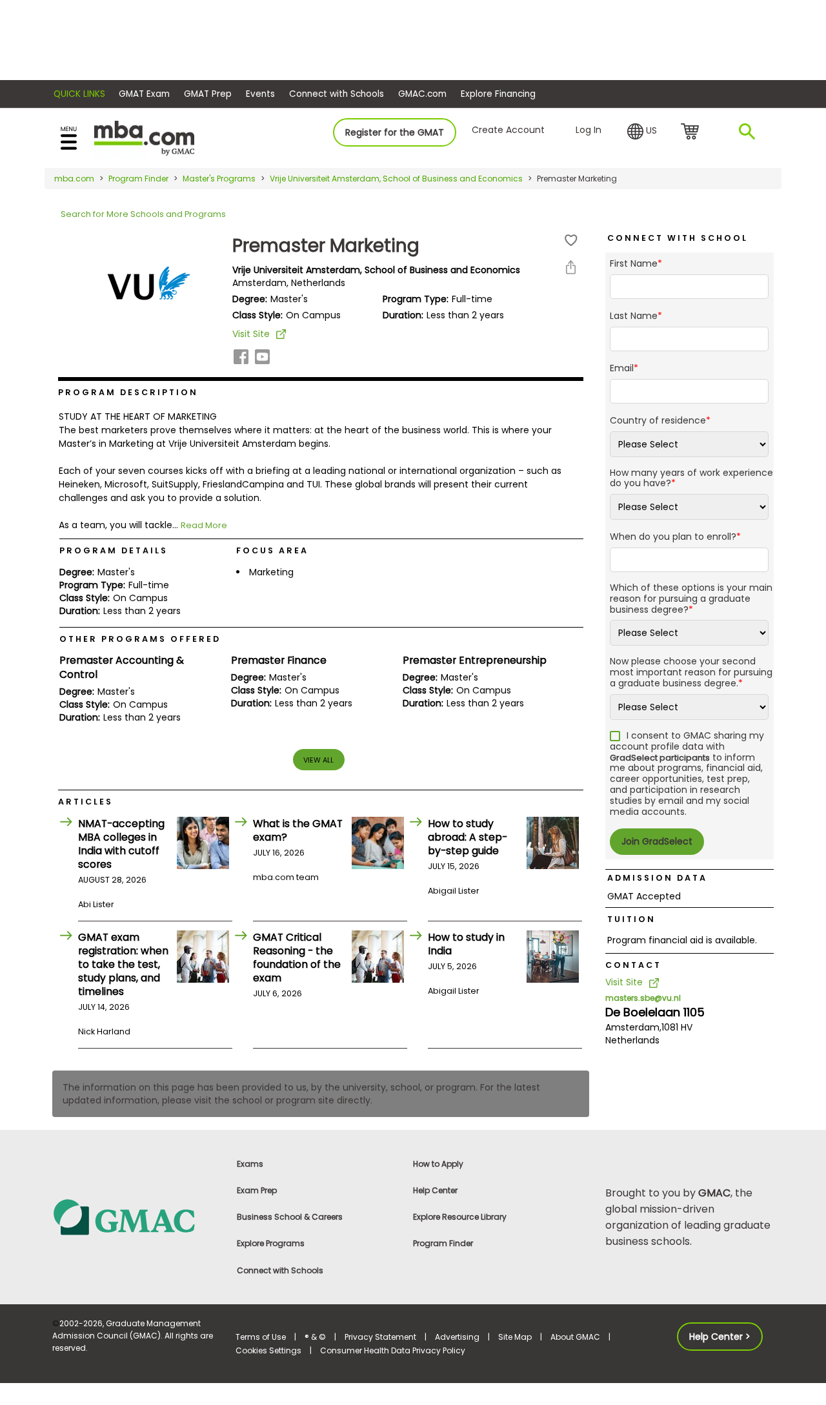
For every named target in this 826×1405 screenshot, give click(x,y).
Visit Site (251, 333)
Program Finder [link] (443, 1243)
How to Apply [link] (438, 1163)
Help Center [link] (435, 1190)
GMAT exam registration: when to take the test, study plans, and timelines (123, 964)
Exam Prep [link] (257, 1190)
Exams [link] (250, 1163)
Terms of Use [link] (261, 1336)
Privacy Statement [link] (380, 1336)
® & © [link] (315, 1336)
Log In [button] (588, 129)
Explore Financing (498, 94)
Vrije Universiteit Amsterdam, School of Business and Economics (396, 178)
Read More (204, 525)
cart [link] (692, 132)
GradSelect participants (660, 757)
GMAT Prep (208, 94)
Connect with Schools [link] (280, 1270)
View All (318, 760)
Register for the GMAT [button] (394, 132)
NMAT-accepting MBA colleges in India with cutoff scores (121, 844)
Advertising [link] (457, 1336)
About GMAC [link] (575, 1336)
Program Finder (138, 178)
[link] (136, 1216)
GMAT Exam (144, 94)
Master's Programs (219, 178)
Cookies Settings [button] (268, 1350)
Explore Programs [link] (271, 1243)
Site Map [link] (515, 1336)
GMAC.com (422, 94)
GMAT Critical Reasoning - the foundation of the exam (297, 957)
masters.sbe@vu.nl (643, 997)
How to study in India (466, 944)
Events (260, 94)
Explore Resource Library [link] (460, 1216)
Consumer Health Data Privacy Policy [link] (392, 1350)
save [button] (571, 240)
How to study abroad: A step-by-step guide (467, 837)
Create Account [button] (508, 129)
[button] (642, 131)
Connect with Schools (336, 94)
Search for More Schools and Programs (143, 214)
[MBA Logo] (144, 137)
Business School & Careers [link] (290, 1216)
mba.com (74, 178)
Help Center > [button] (719, 1336)
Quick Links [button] (79, 94)
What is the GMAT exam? (298, 830)
